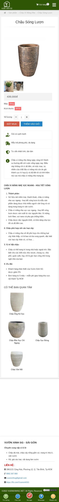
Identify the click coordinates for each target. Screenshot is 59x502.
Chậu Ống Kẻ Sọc (16, 314)
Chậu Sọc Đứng (42, 340)
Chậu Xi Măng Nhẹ (27, 13)
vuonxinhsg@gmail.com (17, 478)
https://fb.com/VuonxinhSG (17, 482)
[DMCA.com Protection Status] (50, 491)
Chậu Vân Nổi (16, 369)
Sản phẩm (13, 13)
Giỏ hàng (43, 5)
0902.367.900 (11, 474)
